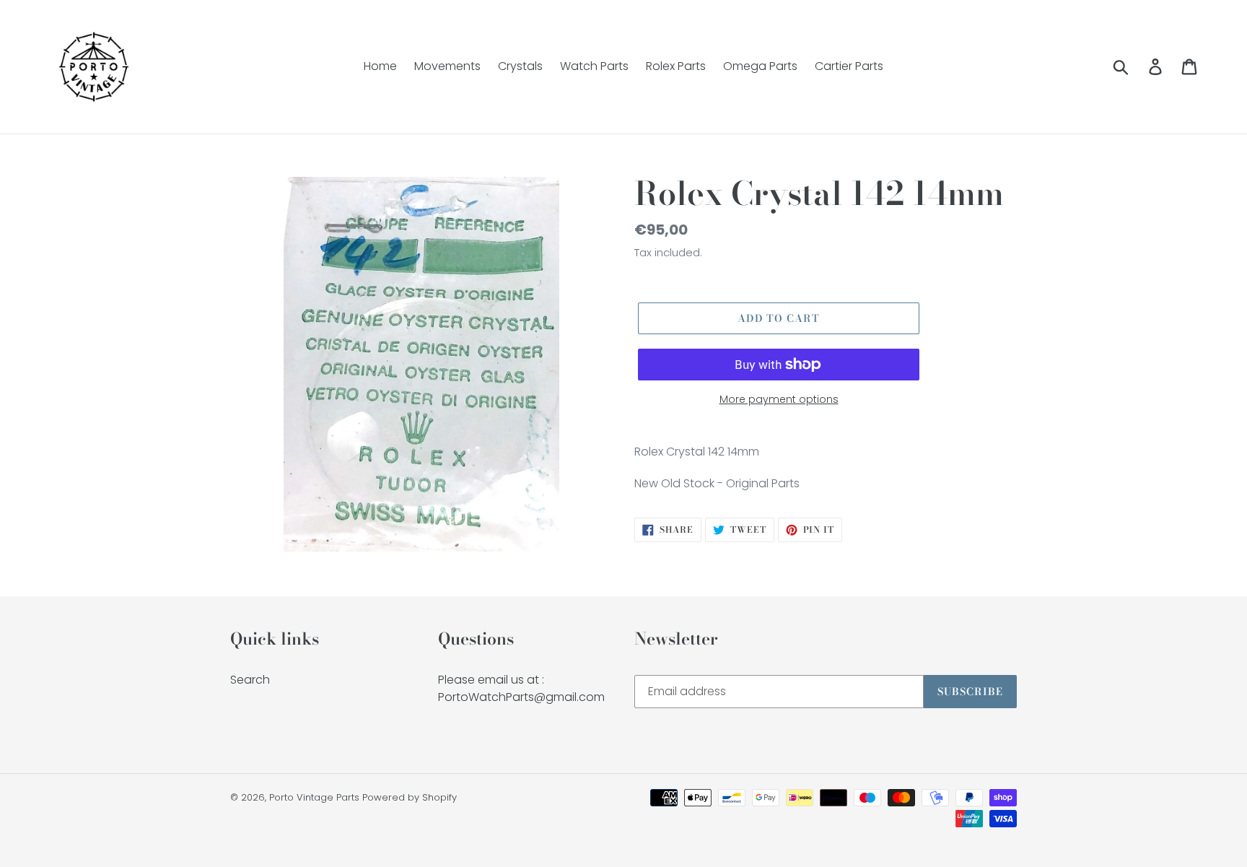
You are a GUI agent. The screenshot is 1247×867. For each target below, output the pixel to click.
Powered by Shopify (409, 797)
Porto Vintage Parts (314, 797)
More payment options (779, 399)
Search (250, 679)
